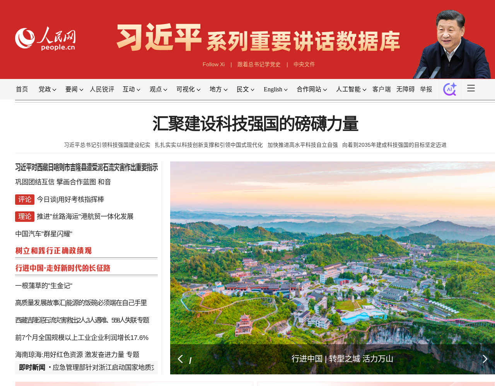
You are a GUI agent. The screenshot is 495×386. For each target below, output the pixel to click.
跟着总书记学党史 (259, 64)
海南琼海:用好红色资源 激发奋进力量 (69, 355)
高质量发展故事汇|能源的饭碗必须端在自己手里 (81, 303)
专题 (142, 320)
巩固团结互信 (35, 182)
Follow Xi (214, 64)
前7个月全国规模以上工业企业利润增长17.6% (81, 337)
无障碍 (405, 89)
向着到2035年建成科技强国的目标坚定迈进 (394, 145)
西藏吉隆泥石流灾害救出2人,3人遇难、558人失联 (75, 320)
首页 (22, 89)
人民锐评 (102, 89)
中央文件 (304, 64)
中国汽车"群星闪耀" (43, 234)
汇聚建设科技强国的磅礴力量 (255, 124)
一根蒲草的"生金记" (43, 286)
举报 (426, 89)
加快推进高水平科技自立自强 (303, 145)
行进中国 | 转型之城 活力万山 (342, 359)
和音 (104, 182)
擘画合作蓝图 (76, 182)
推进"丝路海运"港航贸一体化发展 (85, 216)
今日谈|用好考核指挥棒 (70, 199)
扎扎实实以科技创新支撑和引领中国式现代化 (209, 145)
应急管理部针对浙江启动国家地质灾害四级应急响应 (128, 367)
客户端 (381, 89)
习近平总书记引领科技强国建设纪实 (107, 145)
